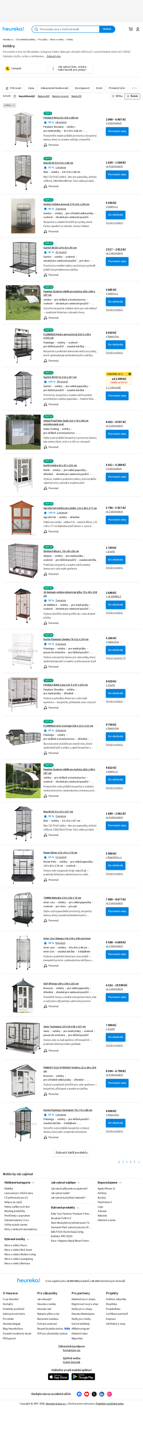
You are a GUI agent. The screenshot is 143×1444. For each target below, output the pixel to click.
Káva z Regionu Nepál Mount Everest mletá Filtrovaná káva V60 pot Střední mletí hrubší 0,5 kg (71, 1241)
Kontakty (8, 1304)
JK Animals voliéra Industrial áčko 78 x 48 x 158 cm (71, 605)
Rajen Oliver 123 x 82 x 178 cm (60, 853)
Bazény (102, 1198)
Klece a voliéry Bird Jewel (18, 1250)
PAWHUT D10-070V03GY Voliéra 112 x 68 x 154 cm (71, 1081)
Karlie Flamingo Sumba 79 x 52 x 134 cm (65, 639)
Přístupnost (9, 1338)
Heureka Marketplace (83, 1314)
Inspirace (111, 1319)
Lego (100, 1207)
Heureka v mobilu (46, 1304)
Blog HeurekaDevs (13, 1329)
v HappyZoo (112, 336)
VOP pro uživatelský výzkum (52, 1333)
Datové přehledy (81, 1324)
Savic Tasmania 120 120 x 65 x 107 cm (64, 1026)
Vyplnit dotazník (71, 1362)
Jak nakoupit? (44, 1299)
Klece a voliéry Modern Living (20, 1254)
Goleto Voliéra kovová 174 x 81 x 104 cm (66, 204)
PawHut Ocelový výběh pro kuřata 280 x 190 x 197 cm (69, 771)
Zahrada (102, 1211)
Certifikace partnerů (117, 1314)
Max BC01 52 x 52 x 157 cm (58, 812)
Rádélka (8, 1189)
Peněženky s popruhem (17, 1216)
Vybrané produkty (63, 1208)
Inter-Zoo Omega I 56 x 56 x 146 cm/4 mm (67, 938)
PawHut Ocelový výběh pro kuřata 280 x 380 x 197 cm (69, 293)
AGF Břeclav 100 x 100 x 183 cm (61, 984)
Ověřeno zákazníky (116, 1299)
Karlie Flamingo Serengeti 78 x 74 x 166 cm (67, 1110)
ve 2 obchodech (114, 426)
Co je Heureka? (11, 1299)
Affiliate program (80, 1329)
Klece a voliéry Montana (17, 1263)
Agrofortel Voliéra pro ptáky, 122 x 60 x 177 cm (70, 508)
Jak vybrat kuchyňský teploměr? (68, 1198)
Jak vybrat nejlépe (63, 1183)
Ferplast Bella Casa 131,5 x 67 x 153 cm (65, 685)
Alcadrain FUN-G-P (61, 1218)
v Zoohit (110, 551)
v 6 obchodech (114, 469)
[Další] (139, 1162)
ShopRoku (111, 1304)
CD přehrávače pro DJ (16, 1198)
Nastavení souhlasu (47, 1319)
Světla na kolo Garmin (15, 1225)
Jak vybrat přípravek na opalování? (69, 1189)
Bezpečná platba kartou (50, 1329)
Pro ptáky (42, 39)
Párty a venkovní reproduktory (20, 1229)
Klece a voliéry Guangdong (18, 1259)
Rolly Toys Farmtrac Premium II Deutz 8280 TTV (71, 1214)
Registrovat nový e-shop (85, 1304)
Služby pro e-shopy (82, 1309)
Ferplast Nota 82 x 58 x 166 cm (60, 118)
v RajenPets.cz (114, 857)
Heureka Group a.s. (56, 1404)
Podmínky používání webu (110, 1404)
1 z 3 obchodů (113, 388)
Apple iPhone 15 (106, 1189)
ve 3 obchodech (114, 253)
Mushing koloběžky (14, 1211)
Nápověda (77, 1338)
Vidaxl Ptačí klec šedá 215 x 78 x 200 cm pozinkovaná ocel (65, 422)
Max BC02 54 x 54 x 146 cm (58, 163)
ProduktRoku (113, 1309)
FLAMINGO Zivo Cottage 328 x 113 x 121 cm (68, 726)
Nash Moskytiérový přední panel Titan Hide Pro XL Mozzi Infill (71, 1223)
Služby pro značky (81, 1319)
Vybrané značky (14, 1239)
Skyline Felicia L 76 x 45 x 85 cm (61, 551)
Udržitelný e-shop (115, 1324)
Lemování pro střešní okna (18, 1193)
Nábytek (102, 1216)
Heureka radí (44, 1309)
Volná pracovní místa (14, 1314)
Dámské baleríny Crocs (16, 1220)
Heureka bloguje (12, 1324)
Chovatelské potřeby (25, 39)
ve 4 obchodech (114, 166)
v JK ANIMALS (113, 596)
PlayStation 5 (105, 1202)
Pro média (8, 1319)
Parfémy (102, 1193)
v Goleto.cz (112, 207)
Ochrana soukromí (47, 1324)
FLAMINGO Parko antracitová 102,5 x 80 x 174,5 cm (67, 336)
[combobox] (66, 29)
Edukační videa (80, 1333)
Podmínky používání (13, 1309)
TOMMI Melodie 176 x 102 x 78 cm (62, 898)
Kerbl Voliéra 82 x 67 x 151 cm (60, 465)
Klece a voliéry (57, 39)
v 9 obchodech (114, 123)
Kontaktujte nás (71, 1350)
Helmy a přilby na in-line (17, 1207)
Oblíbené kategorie (17, 1183)
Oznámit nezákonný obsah (17, 1333)
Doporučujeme (107, 1183)
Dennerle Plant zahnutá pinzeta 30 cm (71, 1227)
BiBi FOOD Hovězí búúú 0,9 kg (67, 1232)
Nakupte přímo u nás (48, 1314)
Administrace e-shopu (83, 1299)
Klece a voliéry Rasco (15, 1245)
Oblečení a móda (106, 1220)
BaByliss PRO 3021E (62, 1236)
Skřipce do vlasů (13, 1202)
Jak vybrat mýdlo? (60, 1193)
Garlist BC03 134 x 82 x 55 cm (60, 248)
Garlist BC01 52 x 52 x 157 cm (60, 377)
